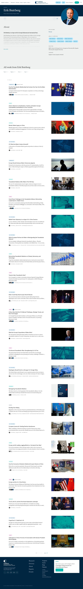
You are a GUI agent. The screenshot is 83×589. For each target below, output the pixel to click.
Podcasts (44, 567)
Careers (43, 572)
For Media (44, 575)
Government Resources (46, 576)
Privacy (43, 574)
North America (52, 38)
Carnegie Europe (20, 84)
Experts (25, 2)
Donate (77, 2)
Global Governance (68, 38)
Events (44, 563)
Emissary (17, 2)
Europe (50, 31)
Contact (43, 569)
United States (60, 38)
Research (13, 2)
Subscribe (59, 569)
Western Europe (69, 41)
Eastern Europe (60, 41)
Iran (63, 2)
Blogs (43, 565)
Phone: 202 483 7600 (7, 569)
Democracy (58, 2)
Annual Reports (45, 571)
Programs (44, 560)
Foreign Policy (52, 41)
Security (75, 41)
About (21, 2)
